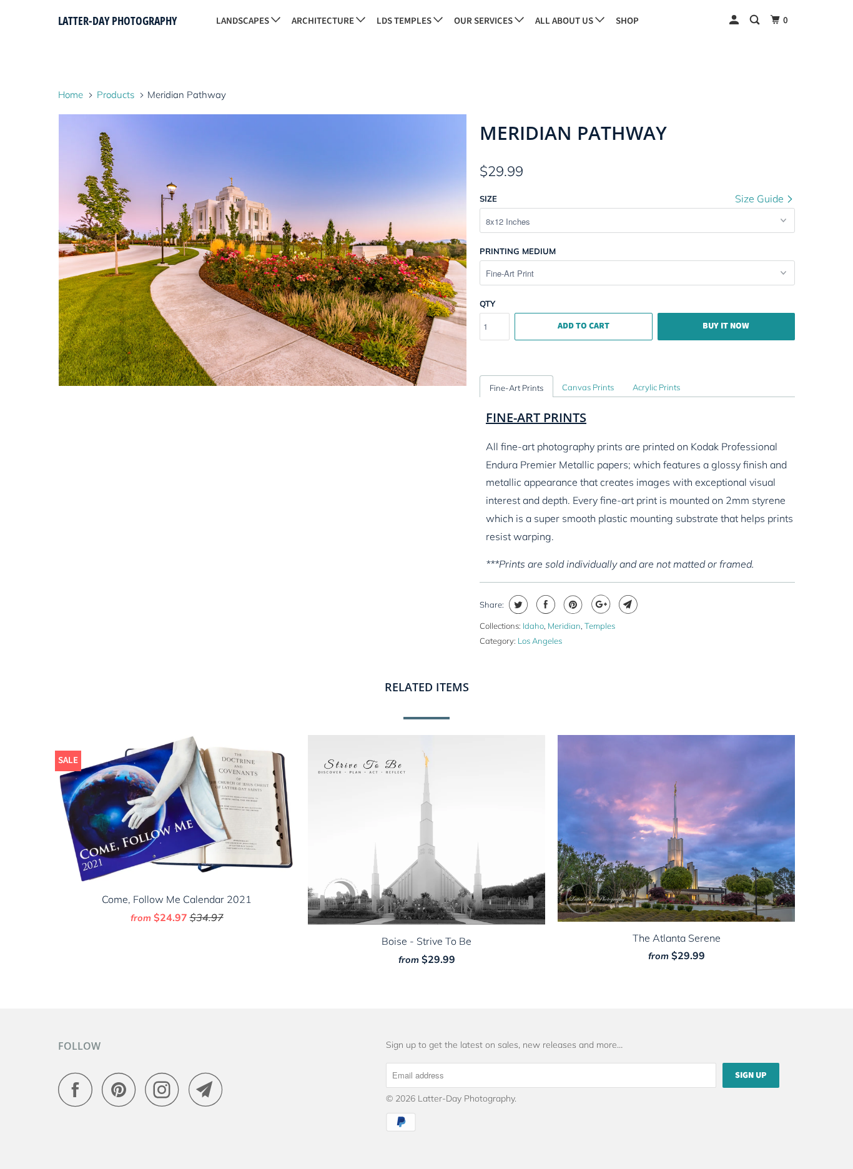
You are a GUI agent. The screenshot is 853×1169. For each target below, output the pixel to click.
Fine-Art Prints (516, 388)
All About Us (565, 20)
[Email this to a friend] (627, 604)
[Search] (755, 20)
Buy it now (726, 326)
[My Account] (735, 20)
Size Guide (760, 198)
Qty (487, 303)
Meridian (564, 626)
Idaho (533, 626)
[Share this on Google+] (599, 604)
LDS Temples (405, 20)
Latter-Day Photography (117, 20)
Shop (627, 20)
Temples (599, 626)
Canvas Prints (588, 387)
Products (115, 95)
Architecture (324, 20)
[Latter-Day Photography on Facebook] (78, 1089)
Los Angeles (540, 641)
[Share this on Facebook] (544, 604)
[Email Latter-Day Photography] (209, 1089)
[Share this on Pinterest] (572, 604)
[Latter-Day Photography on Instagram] (165, 1089)
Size (488, 199)
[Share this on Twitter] (517, 604)
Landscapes (243, 20)
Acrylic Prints (656, 387)
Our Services (484, 20)
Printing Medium (518, 251)
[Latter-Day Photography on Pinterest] (122, 1089)
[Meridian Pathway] (262, 250)
